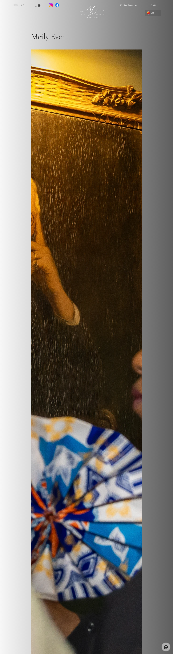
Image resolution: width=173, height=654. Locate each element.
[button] (37, 5)
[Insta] (50, 5)
